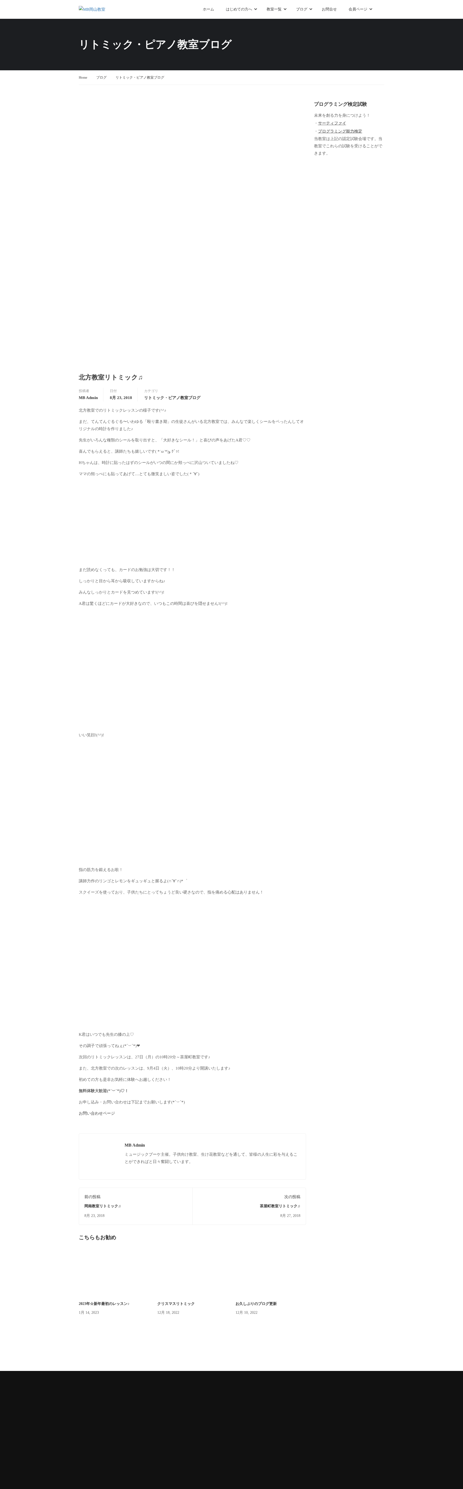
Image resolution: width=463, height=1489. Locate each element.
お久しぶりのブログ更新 (256, 1304)
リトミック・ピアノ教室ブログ (139, 77)
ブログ (301, 9)
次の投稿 (292, 1197)
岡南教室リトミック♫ (102, 1206)
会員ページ (358, 9)
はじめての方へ (239, 9)
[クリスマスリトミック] (192, 1273)
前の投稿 (92, 1197)
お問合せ (329, 9)
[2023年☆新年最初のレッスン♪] (114, 1273)
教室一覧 (274, 9)
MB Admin (88, 398)
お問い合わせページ (97, 1113)
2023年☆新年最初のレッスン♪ (104, 1304)
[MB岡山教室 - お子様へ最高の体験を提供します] (103, 9)
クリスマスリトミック (176, 1304)
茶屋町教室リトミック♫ (280, 1206)
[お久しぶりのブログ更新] (271, 1273)
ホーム (208, 9)
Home (83, 77)
